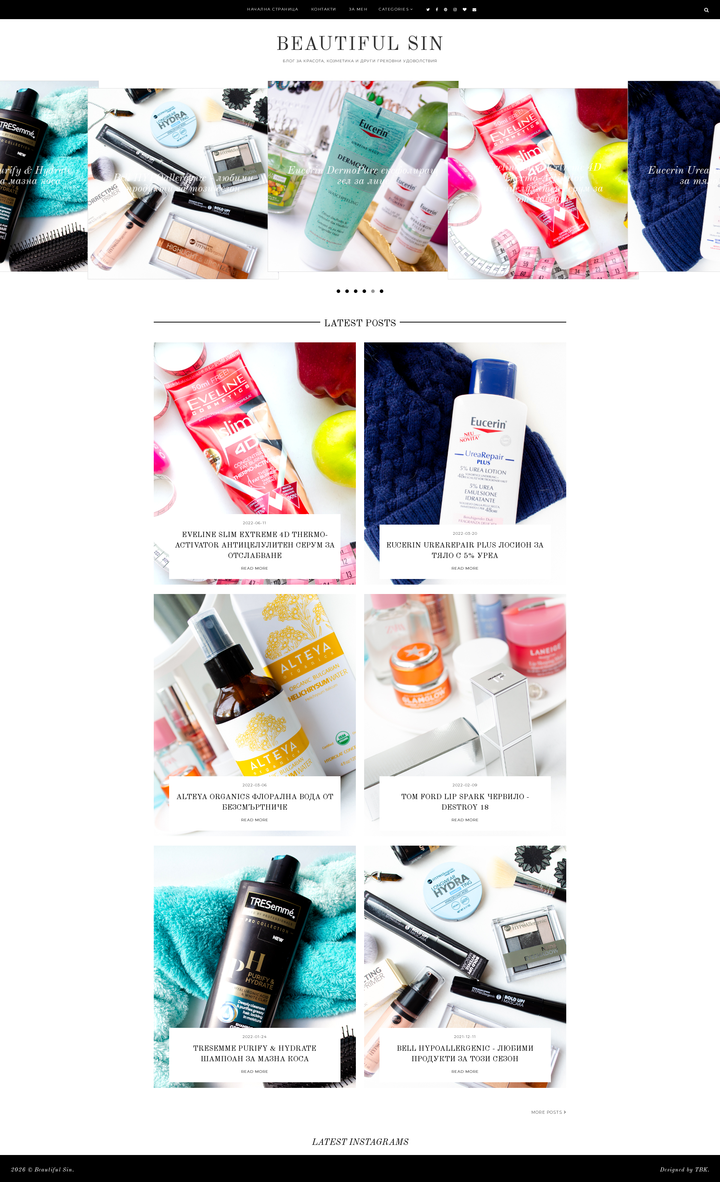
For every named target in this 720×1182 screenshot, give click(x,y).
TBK (701, 1170)
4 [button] (365, 293)
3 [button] (357, 293)
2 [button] (348, 293)
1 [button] (340, 293)
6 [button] (383, 293)
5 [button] (374, 293)
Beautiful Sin (53, 1170)
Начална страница (272, 9)
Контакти (323, 9)
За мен (358, 9)
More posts (546, 1112)
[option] (95, 183)
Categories (394, 9)
